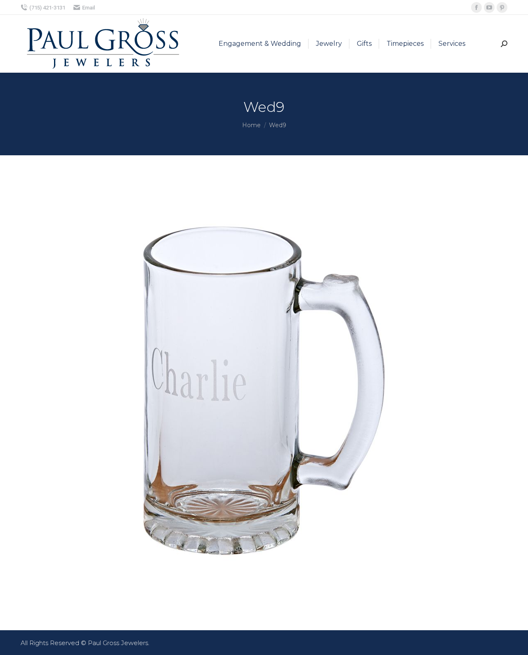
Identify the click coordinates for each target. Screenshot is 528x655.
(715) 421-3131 (47, 8)
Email (88, 8)
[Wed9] (264, 390)
